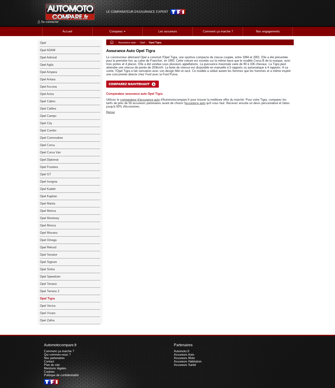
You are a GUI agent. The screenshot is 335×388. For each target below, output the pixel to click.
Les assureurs (167, 31)
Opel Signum (48, 262)
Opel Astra (47, 94)
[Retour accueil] (70, 11)
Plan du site (52, 365)
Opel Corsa (47, 145)
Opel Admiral (48, 57)
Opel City (46, 123)
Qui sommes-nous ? (57, 354)
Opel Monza (48, 225)
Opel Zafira (47, 320)
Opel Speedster (50, 276)
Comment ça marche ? (218, 31)
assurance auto (195, 103)
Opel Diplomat (49, 159)
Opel (142, 42)
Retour (110, 112)
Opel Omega (48, 240)
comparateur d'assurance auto (140, 99)
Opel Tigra (47, 298)
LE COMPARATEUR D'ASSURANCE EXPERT (137, 11)
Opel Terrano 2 (49, 291)
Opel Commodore (51, 137)
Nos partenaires (54, 358)
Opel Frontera (49, 167)
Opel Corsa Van (50, 152)
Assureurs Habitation (187, 361)
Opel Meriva (48, 210)
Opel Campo (48, 116)
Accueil (67, 31)
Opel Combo (48, 130)
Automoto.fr (181, 351)
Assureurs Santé (185, 365)
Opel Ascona (48, 86)
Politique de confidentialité (61, 375)
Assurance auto (127, 42)
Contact (49, 361)
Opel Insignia (48, 181)
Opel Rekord (48, 247)
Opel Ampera (48, 72)
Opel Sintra (47, 269)
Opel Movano (48, 232)
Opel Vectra (47, 305)
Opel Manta (47, 203)
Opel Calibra (48, 108)
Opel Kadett (48, 189)
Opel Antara (47, 79)
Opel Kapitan (48, 196)
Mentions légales (55, 368)
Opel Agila (46, 64)
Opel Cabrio (47, 101)
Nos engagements (268, 31)
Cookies (49, 371)
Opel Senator (48, 254)
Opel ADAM (47, 50)
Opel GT (45, 174)
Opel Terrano (48, 284)
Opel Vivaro (47, 313)
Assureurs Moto (184, 358)
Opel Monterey (49, 218)
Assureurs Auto (184, 354)
